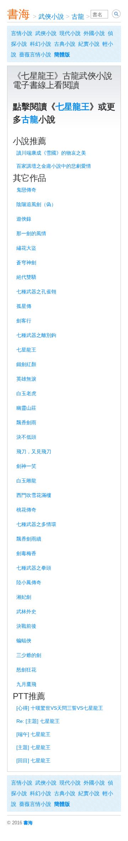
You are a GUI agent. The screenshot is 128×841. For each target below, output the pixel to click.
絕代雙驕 (26, 277)
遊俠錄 (23, 219)
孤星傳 (23, 306)
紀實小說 (89, 44)
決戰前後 (26, 626)
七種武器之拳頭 (33, 568)
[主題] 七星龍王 (33, 747)
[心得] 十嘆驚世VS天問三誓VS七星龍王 (59, 708)
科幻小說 (40, 44)
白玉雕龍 (26, 480)
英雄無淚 (26, 379)
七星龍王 (72, 106)
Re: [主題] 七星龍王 (38, 721)
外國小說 (94, 33)
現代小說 (70, 33)
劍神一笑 (26, 466)
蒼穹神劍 (26, 262)
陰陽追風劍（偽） (36, 204)
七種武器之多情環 (36, 524)
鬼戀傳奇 (26, 190)
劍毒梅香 (26, 553)
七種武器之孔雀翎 (36, 291)
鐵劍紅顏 (26, 364)
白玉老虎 (26, 393)
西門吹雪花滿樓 (33, 495)
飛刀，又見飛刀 (33, 451)
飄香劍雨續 (28, 539)
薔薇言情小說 (35, 54)
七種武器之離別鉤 (36, 335)
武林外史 (26, 611)
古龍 (77, 16)
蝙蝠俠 (23, 640)
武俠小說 (51, 16)
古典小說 (64, 44)
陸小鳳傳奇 (28, 582)
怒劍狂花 (26, 670)
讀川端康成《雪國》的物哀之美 (51, 153)
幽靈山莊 (26, 408)
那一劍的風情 (31, 233)
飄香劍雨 (26, 422)
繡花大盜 (26, 248)
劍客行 (23, 320)
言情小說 (21, 33)
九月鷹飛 (26, 684)
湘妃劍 (23, 597)
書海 (18, 14)
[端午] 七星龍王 (33, 734)
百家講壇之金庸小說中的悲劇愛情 (53, 166)
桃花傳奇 (26, 510)
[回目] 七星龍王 (33, 760)
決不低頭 (26, 437)
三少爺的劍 (28, 655)
